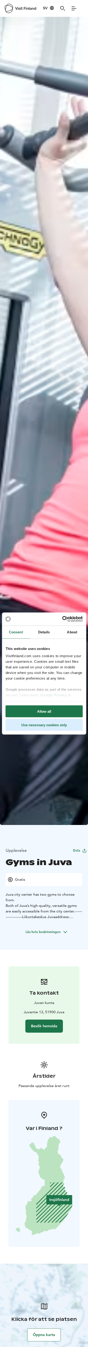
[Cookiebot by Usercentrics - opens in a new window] (63, 619)
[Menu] (74, 8)
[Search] (62, 8)
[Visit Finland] (20, 8)
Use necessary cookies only (44, 725)
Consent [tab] (16, 632)
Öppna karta (44, 1335)
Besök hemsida (44, 1026)
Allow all (44, 711)
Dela (76, 850)
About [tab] (72, 632)
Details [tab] (44, 632)
